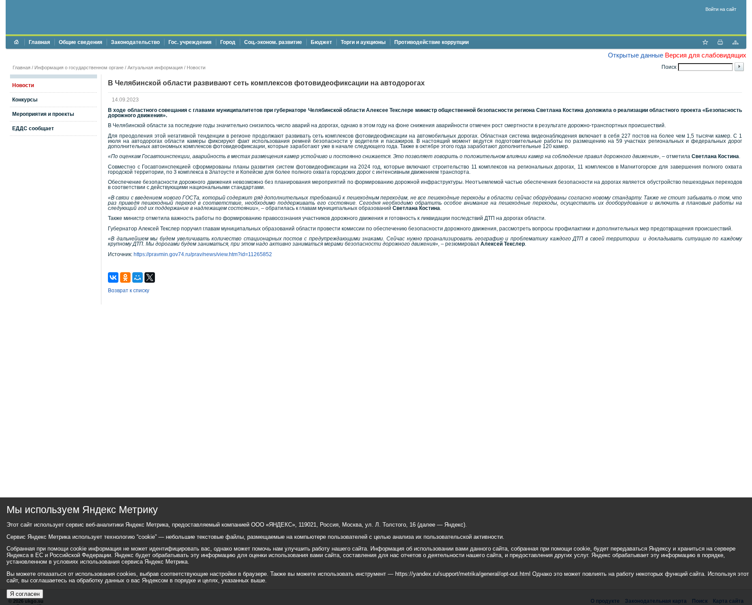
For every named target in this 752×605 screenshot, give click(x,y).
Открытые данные (635, 55)
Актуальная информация (155, 67)
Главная (39, 42)
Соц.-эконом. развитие (273, 42)
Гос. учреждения (190, 42)
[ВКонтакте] (113, 277)
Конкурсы (24, 100)
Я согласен (25, 594)
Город (227, 42)
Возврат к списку (128, 290)
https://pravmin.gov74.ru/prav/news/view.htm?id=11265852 (203, 254)
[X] (149, 277)
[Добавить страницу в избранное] (705, 43)
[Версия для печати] (720, 43)
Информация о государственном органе (79, 67)
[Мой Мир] (137, 277)
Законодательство (135, 42)
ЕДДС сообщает (33, 128)
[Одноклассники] (125, 277)
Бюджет (321, 42)
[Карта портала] (735, 43)
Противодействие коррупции (431, 42)
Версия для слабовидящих (705, 55)
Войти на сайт (720, 9)
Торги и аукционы (363, 42)
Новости (196, 67)
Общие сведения (80, 42)
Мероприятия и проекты (43, 114)
